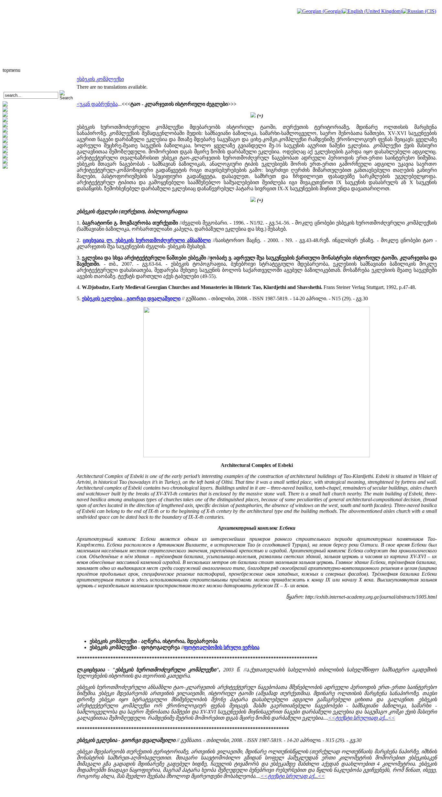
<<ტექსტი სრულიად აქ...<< (361, 718)
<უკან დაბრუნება (97, 104)
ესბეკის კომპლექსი (100, 79)
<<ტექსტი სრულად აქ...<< (292, 776)
